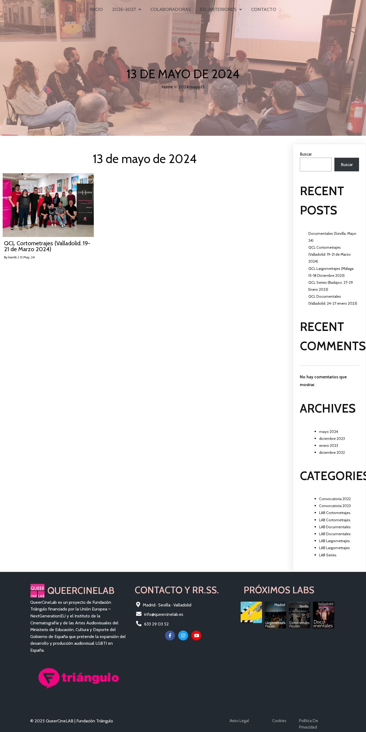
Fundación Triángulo (94, 720)
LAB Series (328, 555)
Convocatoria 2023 (335, 505)
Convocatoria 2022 (335, 498)
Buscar (306, 154)
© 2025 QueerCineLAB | (53, 720)
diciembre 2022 (332, 452)
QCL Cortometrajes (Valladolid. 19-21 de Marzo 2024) (329, 254)
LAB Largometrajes (334, 540)
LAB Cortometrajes (334, 512)
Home (167, 86)
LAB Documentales (335, 527)
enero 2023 (328, 445)
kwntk (12, 257)
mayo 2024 (328, 431)
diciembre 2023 (332, 438)
